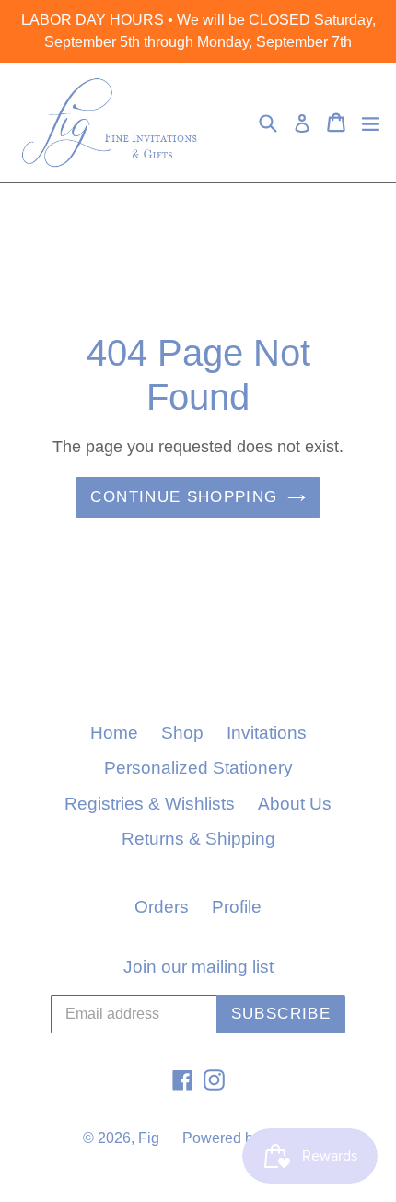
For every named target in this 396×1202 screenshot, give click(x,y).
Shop (182, 732)
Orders (161, 906)
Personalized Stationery (198, 767)
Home (114, 732)
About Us (295, 803)
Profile (237, 906)
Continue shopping (183, 497)
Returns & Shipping (198, 838)
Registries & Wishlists (149, 803)
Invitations (267, 732)
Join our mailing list (198, 966)
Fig (148, 1138)
